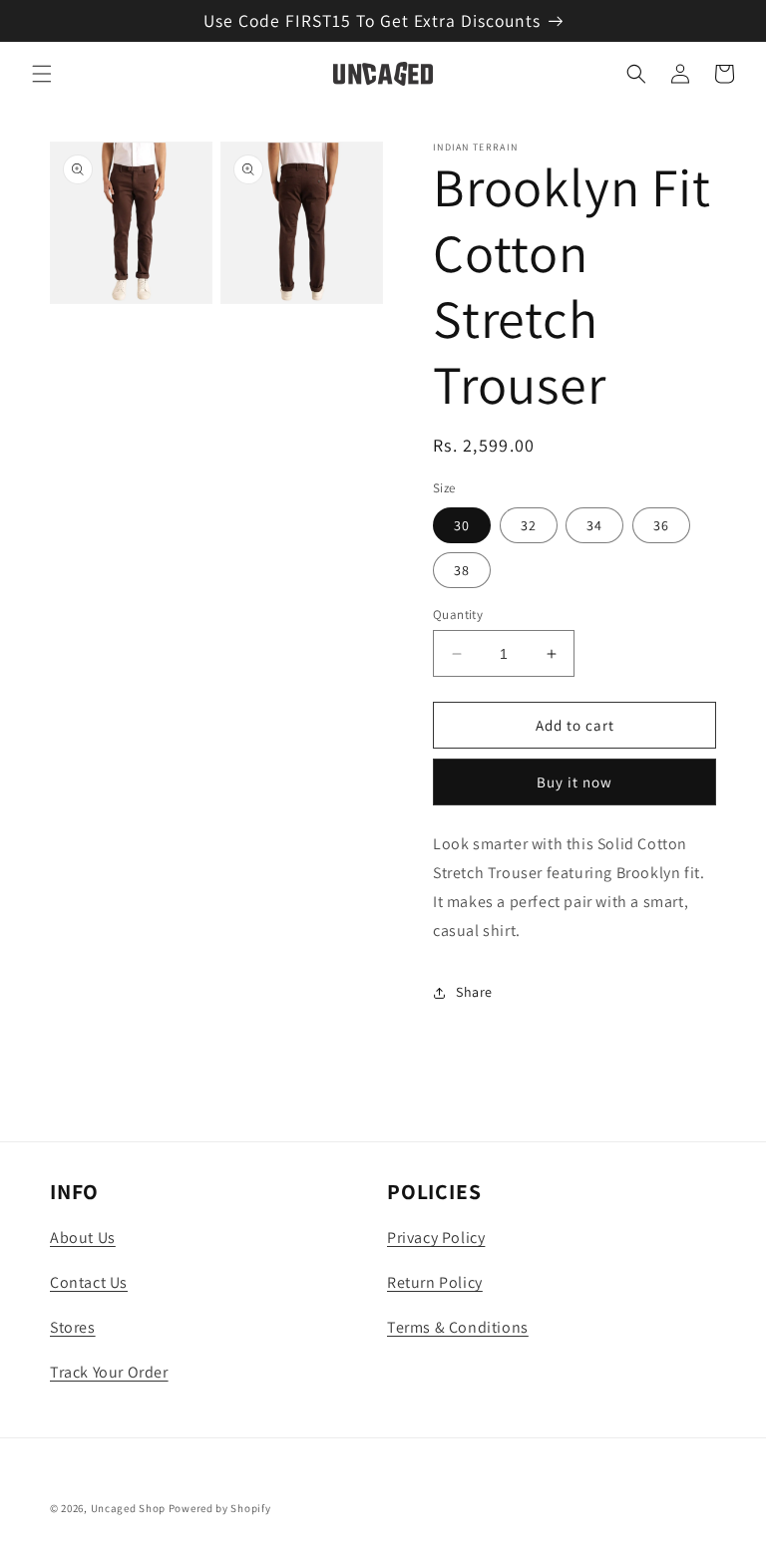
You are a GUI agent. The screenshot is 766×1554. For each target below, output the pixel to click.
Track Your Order (109, 1372)
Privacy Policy (436, 1237)
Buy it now (574, 782)
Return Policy (435, 1282)
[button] (42, 74)
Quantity (458, 614)
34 (594, 525)
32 (529, 525)
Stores (73, 1327)
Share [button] (474, 992)
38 (462, 570)
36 (661, 525)
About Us (83, 1237)
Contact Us (89, 1282)
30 (462, 525)
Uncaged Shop (128, 1508)
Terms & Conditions (458, 1327)
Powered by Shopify (220, 1508)
